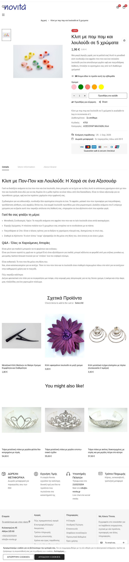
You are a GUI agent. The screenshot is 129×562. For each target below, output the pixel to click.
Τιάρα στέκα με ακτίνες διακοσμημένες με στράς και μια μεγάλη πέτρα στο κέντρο (106, 450)
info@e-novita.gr (9, 539)
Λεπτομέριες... (60, 551)
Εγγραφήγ (123, 542)
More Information (26, 167)
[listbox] (99, 87)
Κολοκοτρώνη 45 (9, 528)
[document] (64, 553)
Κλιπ (107, 126)
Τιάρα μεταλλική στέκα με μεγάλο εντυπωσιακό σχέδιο (63, 450)
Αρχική (44, 20)
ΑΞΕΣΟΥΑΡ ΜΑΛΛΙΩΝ (93, 126)
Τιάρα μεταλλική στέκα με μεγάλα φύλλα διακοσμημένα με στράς (21, 450)
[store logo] (15, 7)
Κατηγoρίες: (76, 126)
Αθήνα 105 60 (8, 531)
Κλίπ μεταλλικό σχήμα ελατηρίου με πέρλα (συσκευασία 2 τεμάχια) (106, 366)
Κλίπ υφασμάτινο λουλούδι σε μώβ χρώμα (64, 365)
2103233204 (78, 484)
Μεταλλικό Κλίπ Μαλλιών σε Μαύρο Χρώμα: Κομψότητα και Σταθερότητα (21, 366)
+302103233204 (9, 536)
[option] (73, 86)
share (104, 102)
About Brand (50, 167)
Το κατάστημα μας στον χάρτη (15, 522)
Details (5, 167)
